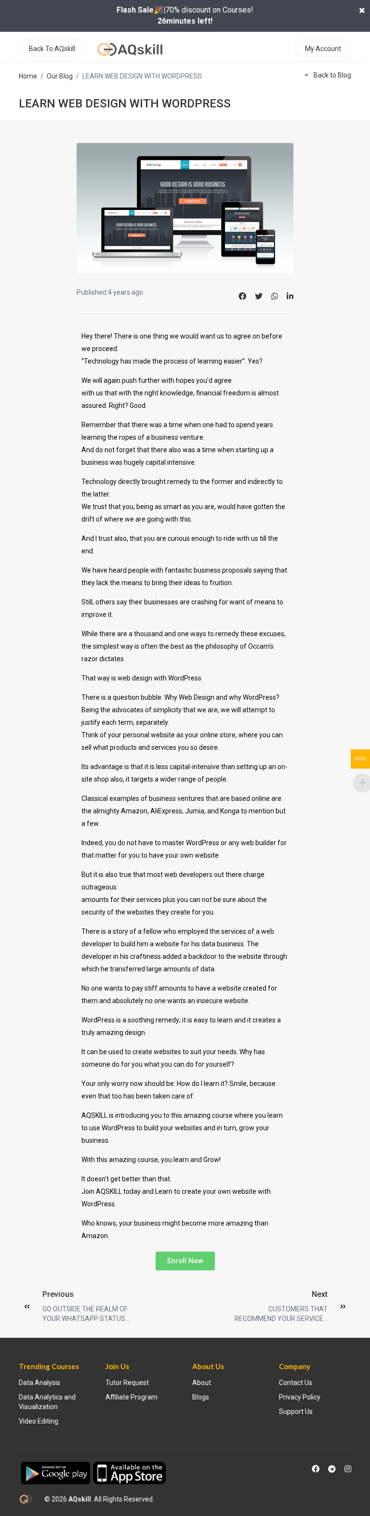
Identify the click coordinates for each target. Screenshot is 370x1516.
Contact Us (295, 1382)
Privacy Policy (299, 1397)
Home (28, 76)
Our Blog (60, 76)
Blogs (200, 1397)
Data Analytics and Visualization (47, 1402)
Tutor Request (127, 1382)
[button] (185, 1261)
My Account (323, 48)
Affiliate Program (132, 1397)
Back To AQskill (52, 48)
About (201, 1382)
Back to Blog (332, 75)
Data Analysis (39, 1382)
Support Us (296, 1411)
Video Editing (38, 1421)
